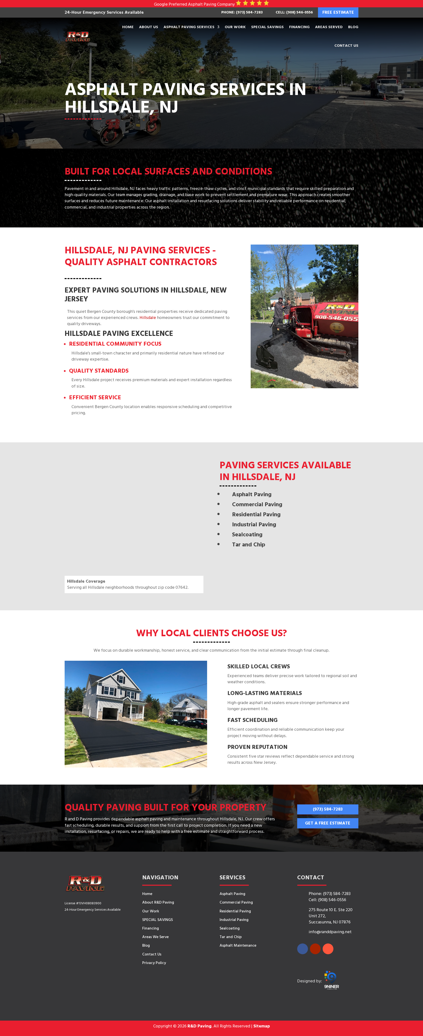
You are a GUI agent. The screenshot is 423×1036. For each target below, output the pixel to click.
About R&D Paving (158, 902)
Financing (299, 27)
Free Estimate (338, 12)
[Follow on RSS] (328, 948)
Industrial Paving (234, 920)
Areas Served (329, 27)
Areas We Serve (155, 937)
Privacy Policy (154, 963)
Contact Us (346, 45)
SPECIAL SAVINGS (267, 27)
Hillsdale (148, 317)
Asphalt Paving (232, 894)
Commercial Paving (236, 902)
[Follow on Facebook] (302, 948)
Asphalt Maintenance (238, 945)
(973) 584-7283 (328, 809)
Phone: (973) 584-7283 (242, 12)
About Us (148, 27)
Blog (353, 27)
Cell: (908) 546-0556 (294, 12)
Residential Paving (235, 911)
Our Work (235, 27)
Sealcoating (230, 928)
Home (128, 27)
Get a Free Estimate (327, 823)
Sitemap (261, 1026)
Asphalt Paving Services (189, 27)
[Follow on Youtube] (315, 948)
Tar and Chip (231, 937)
